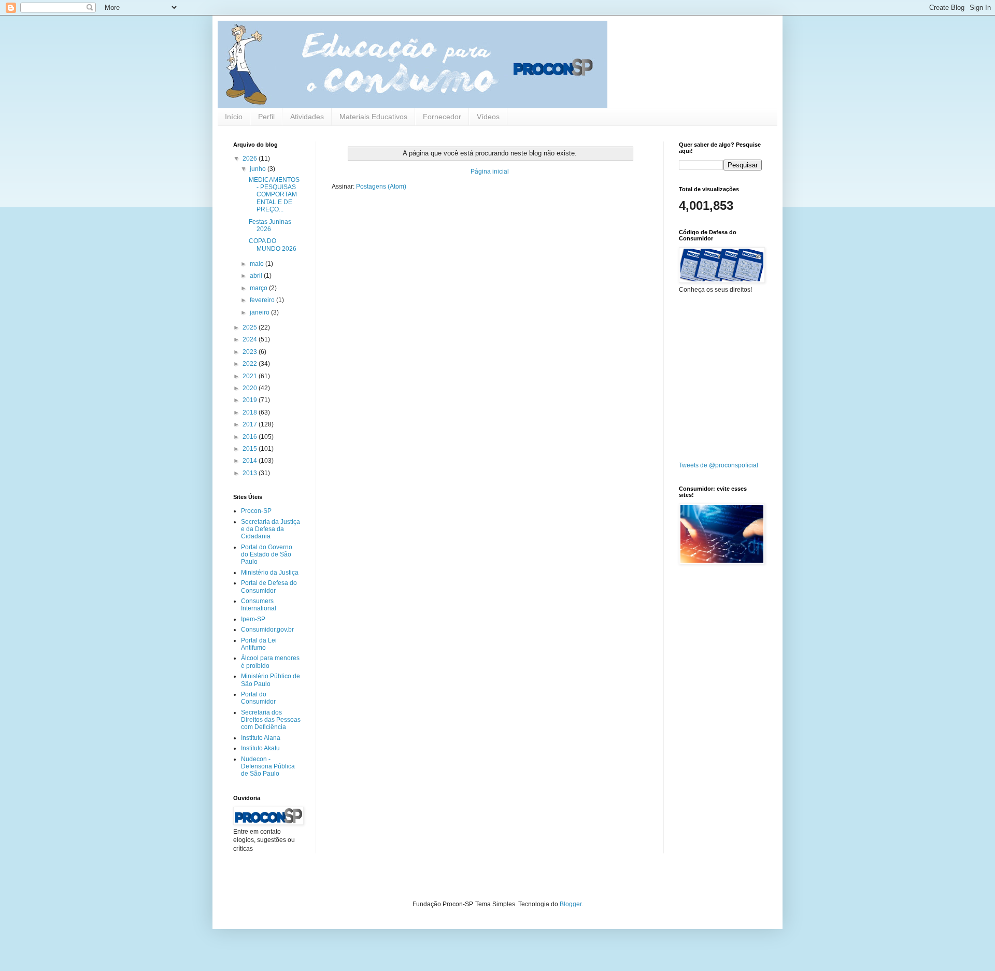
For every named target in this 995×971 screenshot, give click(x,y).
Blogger (570, 904)
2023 (251, 351)
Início (234, 116)
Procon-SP (256, 511)
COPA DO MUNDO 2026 (272, 244)
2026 (251, 158)
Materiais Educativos (373, 116)
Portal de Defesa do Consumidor (269, 586)
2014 (251, 460)
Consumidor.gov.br (267, 629)
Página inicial (490, 171)
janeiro (260, 312)
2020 (251, 388)
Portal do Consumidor (258, 698)
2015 (251, 448)
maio (257, 263)
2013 (251, 473)
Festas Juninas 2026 (270, 225)
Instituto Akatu (260, 748)
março (259, 288)
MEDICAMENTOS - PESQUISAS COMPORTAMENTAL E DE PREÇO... (274, 194)
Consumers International (258, 604)
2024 (251, 339)
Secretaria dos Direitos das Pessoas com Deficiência (271, 720)
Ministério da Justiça (269, 572)
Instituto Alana (260, 737)
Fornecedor (442, 116)
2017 (251, 424)
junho (258, 169)
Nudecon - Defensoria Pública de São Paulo (268, 766)
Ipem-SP (253, 619)
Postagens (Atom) (381, 186)
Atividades (307, 116)
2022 (251, 363)
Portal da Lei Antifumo (259, 644)
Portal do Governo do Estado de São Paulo (266, 555)
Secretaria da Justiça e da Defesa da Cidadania (270, 529)
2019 (251, 400)
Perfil (266, 116)
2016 (251, 436)
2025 (251, 327)
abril (257, 275)
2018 (251, 412)
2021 (251, 376)
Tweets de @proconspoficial (718, 465)
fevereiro (263, 300)
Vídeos (488, 116)
